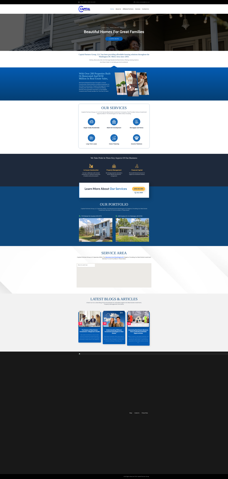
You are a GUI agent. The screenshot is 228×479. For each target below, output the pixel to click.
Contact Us (145, 9)
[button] (80, 230)
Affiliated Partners (128, 9)
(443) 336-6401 (138, 189)
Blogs (131, 413)
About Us (118, 9)
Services (137, 9)
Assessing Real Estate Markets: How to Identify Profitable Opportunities (138, 331)
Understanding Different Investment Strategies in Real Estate (114, 331)
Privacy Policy (145, 413)
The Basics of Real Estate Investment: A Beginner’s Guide (90, 330)
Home (112, 9)
